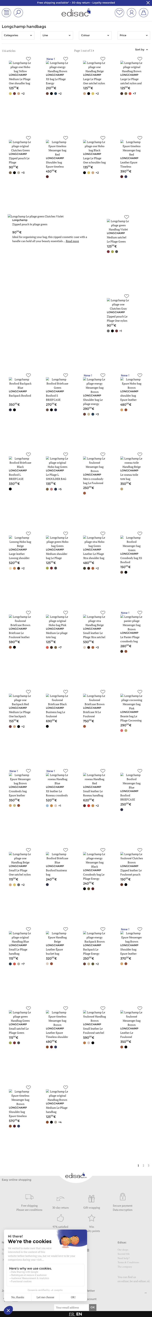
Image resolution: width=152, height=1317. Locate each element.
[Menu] (145, 1293)
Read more (72, 241)
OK (92, 1307)
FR (72, 1314)
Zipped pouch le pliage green (29, 224)
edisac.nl (144, 1281)
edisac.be (127, 1281)
